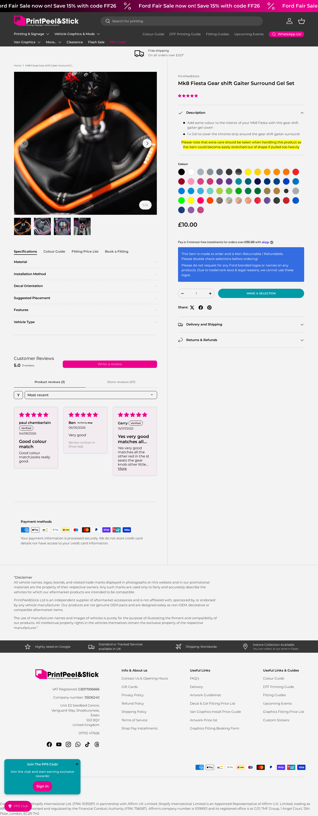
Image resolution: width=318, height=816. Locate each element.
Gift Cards (130, 687)
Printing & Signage (29, 34)
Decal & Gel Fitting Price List (212, 703)
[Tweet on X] (192, 307)
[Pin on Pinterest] (209, 307)
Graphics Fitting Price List (283, 712)
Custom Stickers (276, 720)
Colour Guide (153, 34)
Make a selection (261, 293)
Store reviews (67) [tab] (121, 382)
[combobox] (182, 21)
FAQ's (194, 678)
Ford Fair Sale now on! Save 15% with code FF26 (199, 6)
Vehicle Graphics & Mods (75, 34)
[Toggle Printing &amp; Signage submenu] (47, 34)
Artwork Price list (203, 720)
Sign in (42, 786)
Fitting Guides (217, 34)
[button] (301, 21)
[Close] (77, 764)
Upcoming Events (249, 34)
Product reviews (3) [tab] (50, 382)
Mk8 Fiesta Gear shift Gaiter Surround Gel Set (49, 65)
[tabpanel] (85, 292)
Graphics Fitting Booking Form (214, 728)
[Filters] (18, 395)
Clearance (75, 42)
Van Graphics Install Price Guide (215, 712)
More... (51, 42)
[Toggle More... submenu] (59, 42)
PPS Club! (118, 42)
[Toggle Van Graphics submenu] (39, 42)
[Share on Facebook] (200, 307)
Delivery (196, 687)
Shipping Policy (134, 712)
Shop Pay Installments (139, 728)
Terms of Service (135, 720)
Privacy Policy (133, 695)
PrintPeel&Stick (188, 76)
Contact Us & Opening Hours (145, 678)
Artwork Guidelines (205, 695)
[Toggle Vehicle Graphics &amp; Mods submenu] (98, 34)
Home (17, 65)
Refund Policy (133, 703)
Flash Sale (96, 42)
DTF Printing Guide (185, 34)
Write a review (110, 364)
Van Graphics (24, 42)
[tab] (25, 251)
